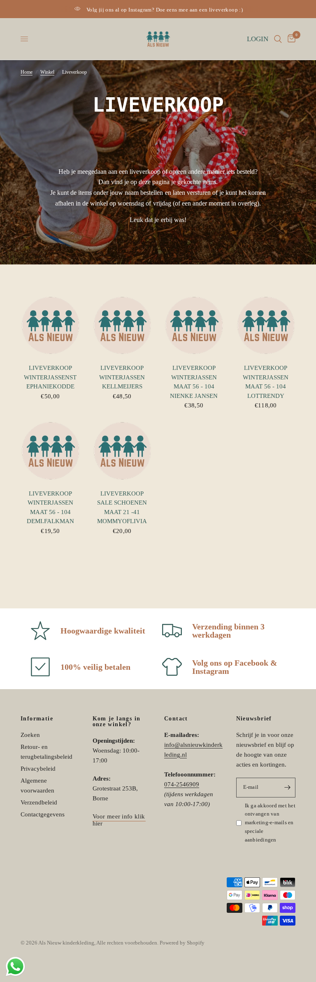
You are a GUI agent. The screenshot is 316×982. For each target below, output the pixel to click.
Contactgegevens (43, 814)
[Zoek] (278, 39)
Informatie (37, 719)
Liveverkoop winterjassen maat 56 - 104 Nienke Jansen (194, 382)
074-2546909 (181, 784)
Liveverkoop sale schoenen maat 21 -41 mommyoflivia (122, 507)
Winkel (47, 72)
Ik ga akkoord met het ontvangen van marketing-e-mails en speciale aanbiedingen (270, 822)
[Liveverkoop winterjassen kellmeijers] (122, 325)
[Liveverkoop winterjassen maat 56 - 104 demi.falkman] (50, 451)
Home (27, 72)
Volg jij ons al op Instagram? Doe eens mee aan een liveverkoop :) (164, 10)
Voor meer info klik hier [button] (119, 816)
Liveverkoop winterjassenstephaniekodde (50, 377)
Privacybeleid (38, 768)
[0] (290, 39)
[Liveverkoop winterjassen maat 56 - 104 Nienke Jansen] (194, 325)
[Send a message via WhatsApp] (15, 966)
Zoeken (30, 735)
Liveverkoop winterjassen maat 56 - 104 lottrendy (265, 382)
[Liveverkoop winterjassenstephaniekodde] (50, 325)
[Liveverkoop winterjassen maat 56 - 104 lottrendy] (266, 325)
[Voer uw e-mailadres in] (287, 787)
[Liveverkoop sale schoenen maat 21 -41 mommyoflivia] (122, 451)
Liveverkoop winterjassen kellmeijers (122, 377)
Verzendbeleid (39, 802)
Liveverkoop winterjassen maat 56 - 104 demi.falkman (50, 507)
